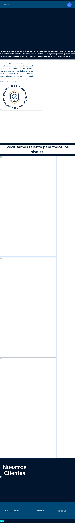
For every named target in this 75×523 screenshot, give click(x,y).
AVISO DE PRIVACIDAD (37, 511)
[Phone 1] (65, 511)
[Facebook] (59, 511)
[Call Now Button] (2, 521)
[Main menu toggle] (69, 4)
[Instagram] (62, 511)
